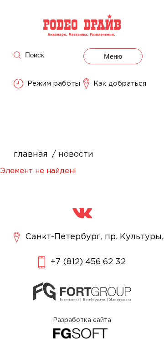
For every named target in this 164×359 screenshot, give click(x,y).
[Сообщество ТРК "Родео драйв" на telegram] (82, 213)
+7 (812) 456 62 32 (88, 262)
